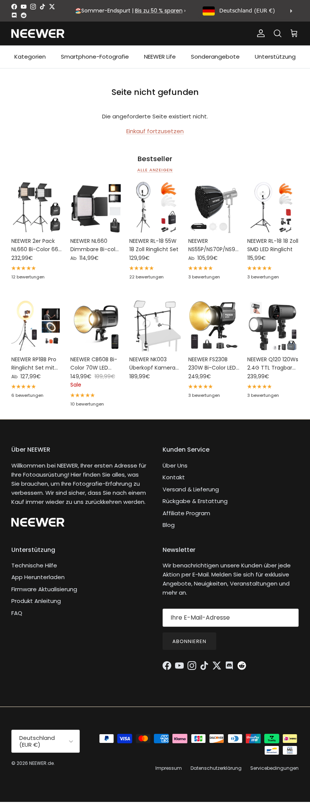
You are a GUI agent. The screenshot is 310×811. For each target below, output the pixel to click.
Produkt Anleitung (36, 601)
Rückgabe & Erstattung (195, 501)
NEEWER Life (160, 57)
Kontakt (174, 477)
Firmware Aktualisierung (44, 589)
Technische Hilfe (34, 565)
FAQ (16, 613)
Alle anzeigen (155, 170)
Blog (169, 525)
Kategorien (30, 57)
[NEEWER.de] (37, 33)
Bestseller (155, 159)
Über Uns (175, 465)
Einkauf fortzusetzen (155, 131)
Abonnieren (189, 641)
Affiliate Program (186, 513)
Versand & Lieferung (191, 489)
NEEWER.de (41, 763)
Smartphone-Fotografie (95, 57)
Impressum (168, 768)
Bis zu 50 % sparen (159, 10)
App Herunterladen (38, 577)
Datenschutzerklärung (216, 768)
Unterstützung (275, 57)
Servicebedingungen (274, 768)
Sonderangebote (215, 57)
